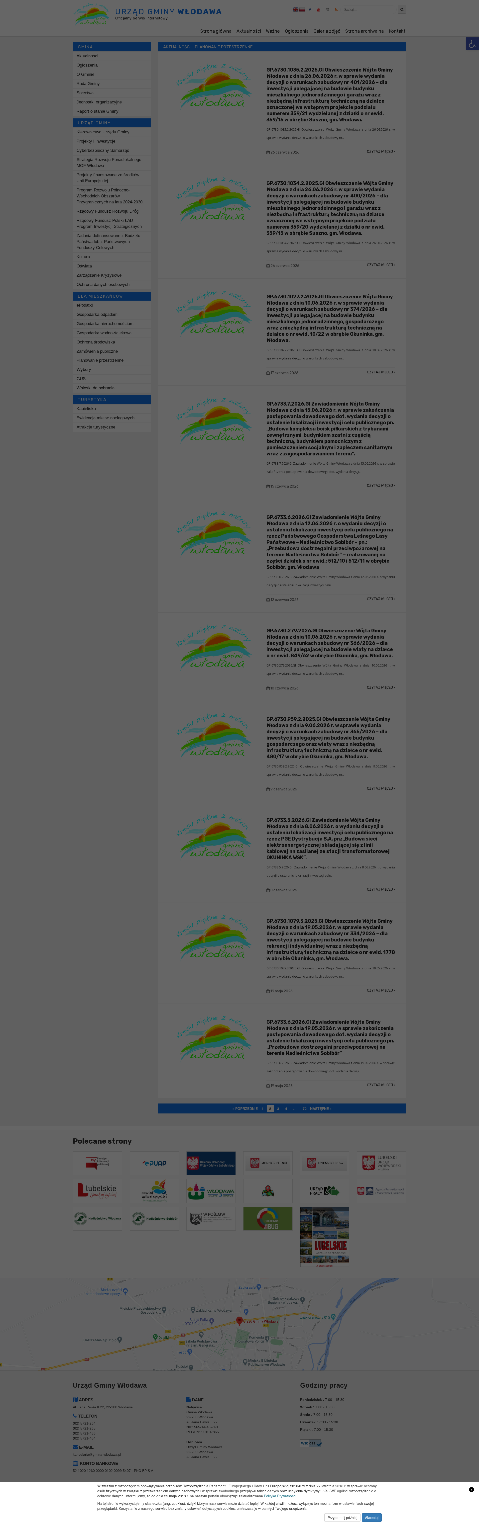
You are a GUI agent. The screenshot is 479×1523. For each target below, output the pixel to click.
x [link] (472, 1489)
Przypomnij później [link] (342, 1517)
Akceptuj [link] (371, 1517)
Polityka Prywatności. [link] (280, 1495)
